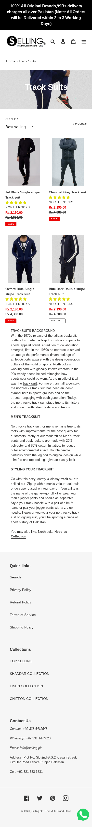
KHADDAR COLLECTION (29, 674)
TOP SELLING (21, 661)
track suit (30, 383)
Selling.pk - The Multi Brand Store (51, 811)
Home (10, 61)
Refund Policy (20, 602)
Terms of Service (23, 615)
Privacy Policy (20, 590)
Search (15, 577)
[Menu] (84, 41)
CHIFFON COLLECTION (29, 699)
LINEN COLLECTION (26, 686)
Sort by (11, 119)
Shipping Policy (21, 627)
